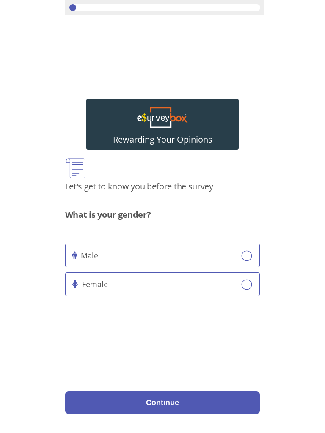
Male (89, 255)
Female (95, 284)
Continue (162, 402)
